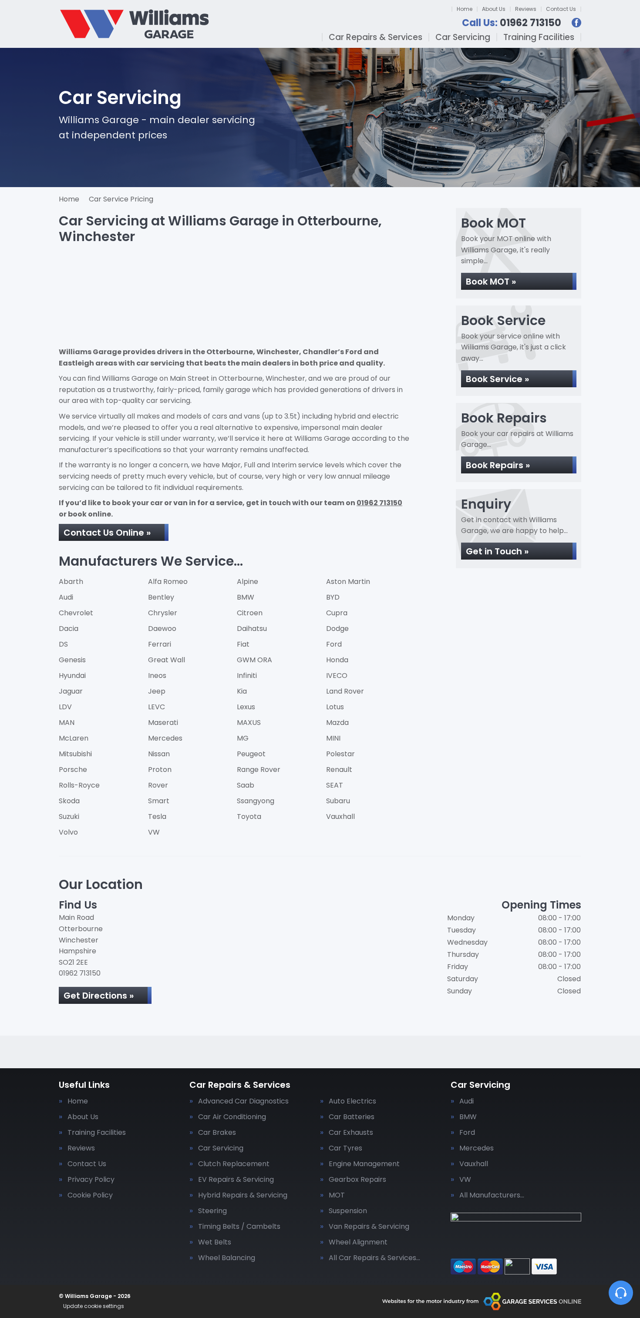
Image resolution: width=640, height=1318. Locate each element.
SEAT (334, 785)
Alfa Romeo (168, 582)
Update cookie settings (93, 1306)
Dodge (337, 629)
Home (464, 9)
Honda (337, 660)
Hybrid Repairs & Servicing (242, 1195)
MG (243, 738)
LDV (65, 707)
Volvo (68, 832)
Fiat (243, 644)
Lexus (246, 707)
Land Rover (345, 691)
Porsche (73, 770)
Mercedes (165, 738)
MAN (66, 723)
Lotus (335, 707)
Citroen (250, 613)
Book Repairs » (498, 465)
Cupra (336, 613)
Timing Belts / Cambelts (239, 1226)
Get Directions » (99, 995)
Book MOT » (491, 281)
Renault (339, 770)
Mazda (337, 723)
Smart (158, 801)
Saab (245, 785)
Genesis (72, 660)
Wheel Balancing (226, 1257)
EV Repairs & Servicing (236, 1179)
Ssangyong (255, 801)
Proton (160, 770)
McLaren (73, 738)
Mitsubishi (75, 754)
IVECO (336, 676)
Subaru (338, 801)
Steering (212, 1210)
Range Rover (258, 770)
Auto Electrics (352, 1101)
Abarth (71, 582)
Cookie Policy (90, 1195)
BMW (245, 597)
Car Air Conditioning (232, 1116)
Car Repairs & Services (375, 37)
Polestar (340, 754)
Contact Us (561, 9)
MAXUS (249, 723)
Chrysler (162, 613)
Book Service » (497, 379)
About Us (493, 9)
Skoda (69, 801)
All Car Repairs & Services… (374, 1257)
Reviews (525, 9)
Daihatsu (252, 629)
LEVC (156, 707)
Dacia (68, 629)
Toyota (249, 817)
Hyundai (72, 676)
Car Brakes (217, 1132)
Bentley (161, 597)
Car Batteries (351, 1116)
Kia (242, 691)
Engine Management (364, 1163)
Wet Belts (214, 1242)
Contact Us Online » (107, 533)
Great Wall (166, 660)
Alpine (247, 582)
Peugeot (251, 754)
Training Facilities (538, 37)
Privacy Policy (91, 1179)
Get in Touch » (497, 551)
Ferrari (159, 644)
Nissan (159, 754)
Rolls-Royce (79, 785)
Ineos (157, 676)
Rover (158, 785)
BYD (333, 597)
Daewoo (162, 629)
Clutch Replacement (233, 1163)
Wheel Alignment (358, 1242)
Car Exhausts (351, 1132)
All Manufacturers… (491, 1195)
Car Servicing (462, 37)
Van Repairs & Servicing (369, 1226)
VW (154, 832)
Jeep (156, 691)
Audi (66, 597)
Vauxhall (340, 817)
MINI (333, 738)
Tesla (157, 817)
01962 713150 (511, 23)
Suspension (348, 1210)
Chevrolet (76, 613)
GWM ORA (254, 660)
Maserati (163, 723)
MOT (337, 1195)
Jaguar (71, 691)
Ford (334, 644)
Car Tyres (345, 1148)
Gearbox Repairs (357, 1179)
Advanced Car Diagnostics (243, 1101)
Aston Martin (348, 582)
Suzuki (69, 817)
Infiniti (247, 676)
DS (63, 644)
